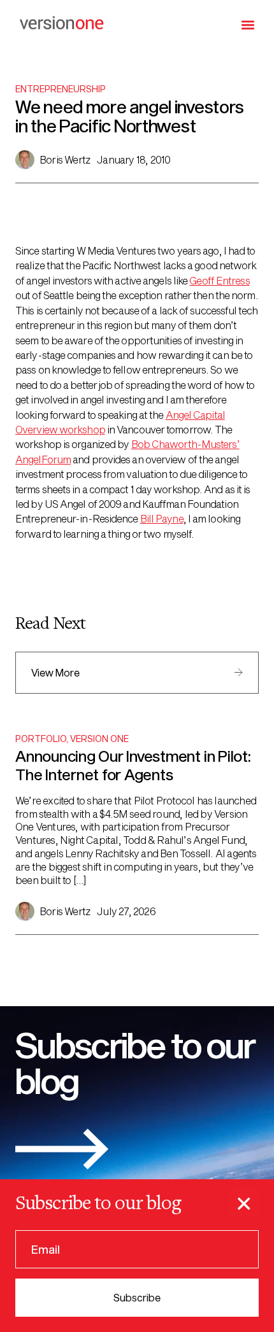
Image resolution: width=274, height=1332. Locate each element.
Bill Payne (162, 518)
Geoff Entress (219, 280)
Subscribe (137, 1297)
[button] (248, 24)
